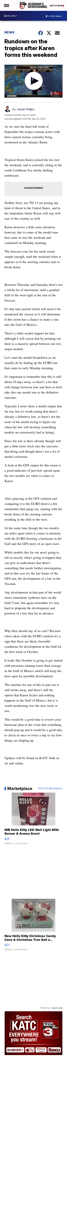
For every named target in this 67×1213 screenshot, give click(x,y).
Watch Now (56, 5)
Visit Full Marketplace (50, 788)
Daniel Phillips (25, 109)
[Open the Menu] (6, 5)
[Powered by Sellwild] (57, 1008)
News (9, 32)
